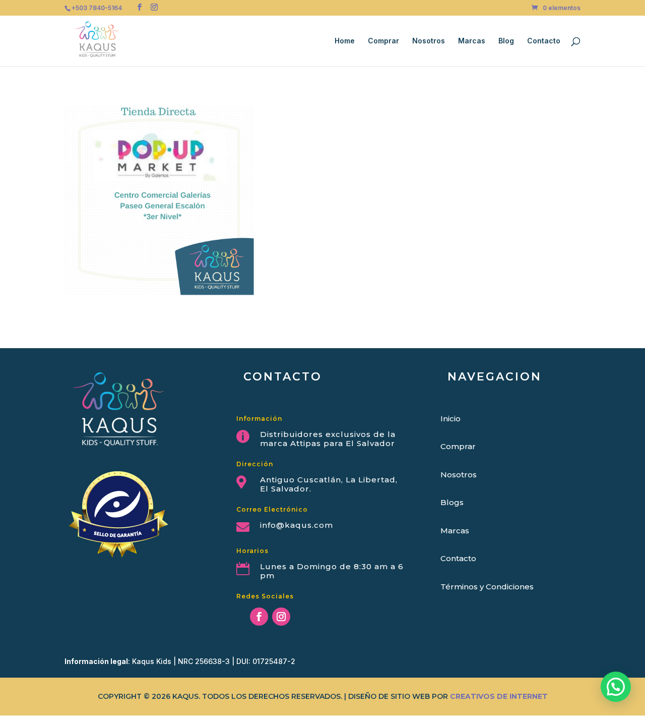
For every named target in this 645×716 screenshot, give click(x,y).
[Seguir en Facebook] (259, 617)
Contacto (543, 41)
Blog (506, 41)
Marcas (471, 41)
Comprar (383, 41)
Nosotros (428, 41)
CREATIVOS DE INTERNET (499, 696)
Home (345, 41)
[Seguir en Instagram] (281, 617)
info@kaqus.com (296, 525)
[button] (616, 687)
